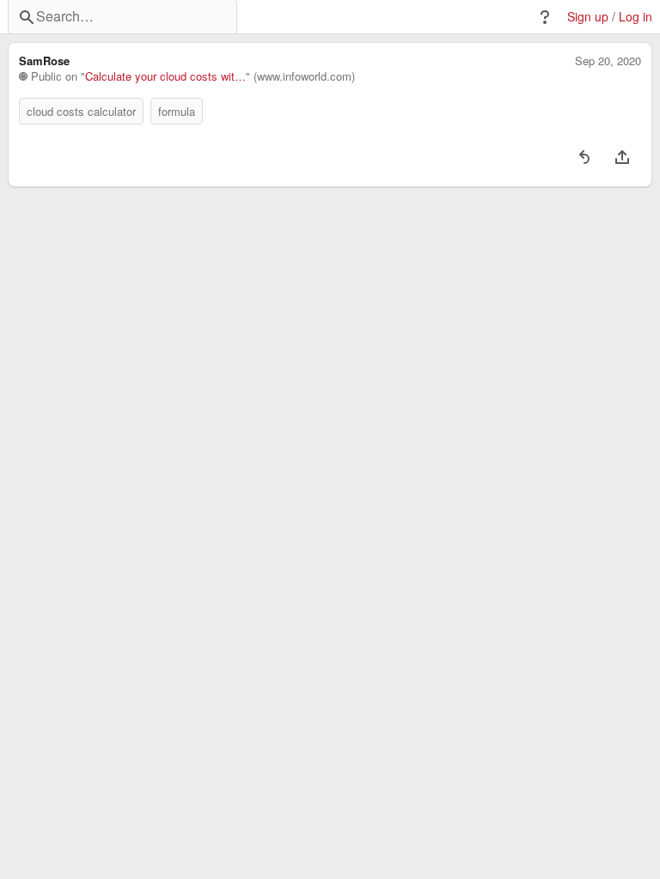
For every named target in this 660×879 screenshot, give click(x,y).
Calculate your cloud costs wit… (165, 76)
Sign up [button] (587, 17)
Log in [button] (635, 17)
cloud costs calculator (81, 111)
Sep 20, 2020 (608, 61)
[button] (545, 17)
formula (176, 111)
